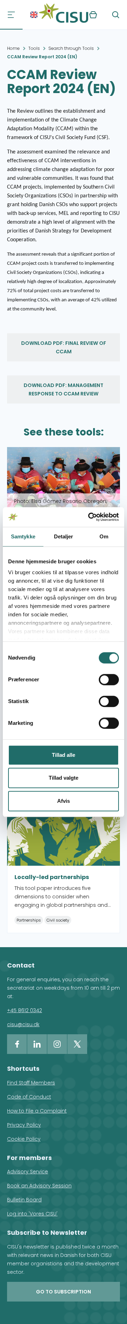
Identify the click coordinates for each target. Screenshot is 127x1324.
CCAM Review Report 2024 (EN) (42, 57)
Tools (34, 48)
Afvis (63, 801)
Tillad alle (63, 755)
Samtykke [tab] (23, 536)
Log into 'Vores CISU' (32, 1213)
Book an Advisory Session (39, 1185)
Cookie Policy (24, 1138)
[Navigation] (11, 15)
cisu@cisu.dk (23, 1024)
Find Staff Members (31, 1082)
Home (13, 48)
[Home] (63, 15)
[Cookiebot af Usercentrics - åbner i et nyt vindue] (89, 517)
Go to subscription (63, 1291)
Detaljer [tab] (63, 536)
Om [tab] (103, 536)
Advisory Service (27, 1171)
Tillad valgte (63, 778)
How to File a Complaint (37, 1110)
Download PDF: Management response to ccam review (63, 389)
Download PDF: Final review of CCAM (63, 347)
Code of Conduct (29, 1096)
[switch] (109, 679)
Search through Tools (71, 48)
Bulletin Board (24, 1199)
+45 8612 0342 (24, 1010)
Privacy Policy (24, 1124)
